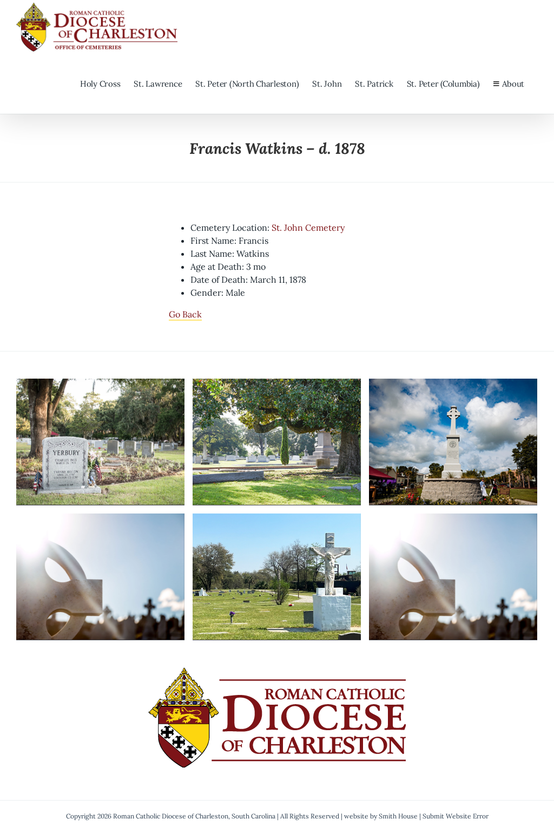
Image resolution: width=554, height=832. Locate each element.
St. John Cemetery (308, 227)
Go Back (185, 314)
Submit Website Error (456, 816)
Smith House (398, 816)
